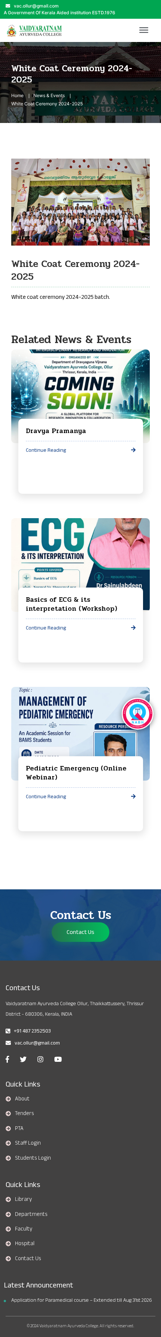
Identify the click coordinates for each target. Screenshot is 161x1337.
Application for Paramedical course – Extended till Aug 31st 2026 (81, 1300)
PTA (19, 1128)
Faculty (23, 1228)
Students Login (33, 1158)
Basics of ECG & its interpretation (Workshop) (71, 604)
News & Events (49, 95)
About (22, 1098)
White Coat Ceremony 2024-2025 (47, 103)
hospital (24, 1243)
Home (17, 95)
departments (31, 1214)
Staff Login (28, 1143)
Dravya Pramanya (56, 431)
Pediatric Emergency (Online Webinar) (76, 772)
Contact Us (80, 932)
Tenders (24, 1113)
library (23, 1199)
